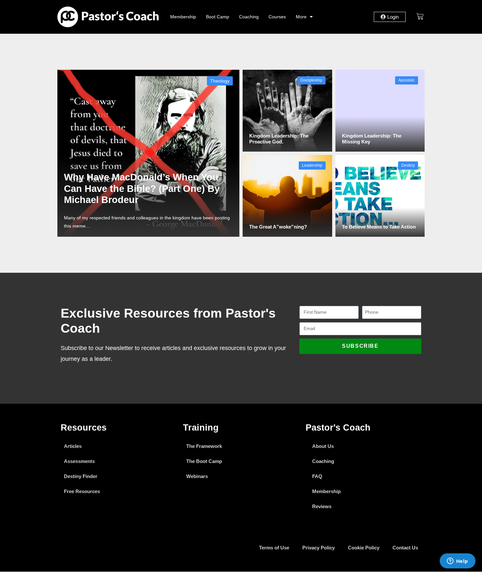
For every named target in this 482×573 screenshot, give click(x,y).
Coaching (249, 16)
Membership (183, 16)
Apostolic (406, 80)
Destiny (408, 165)
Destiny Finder (80, 476)
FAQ (317, 476)
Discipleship (311, 80)
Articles (73, 446)
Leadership (312, 165)
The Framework (204, 446)
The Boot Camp (204, 461)
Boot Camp (217, 16)
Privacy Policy (318, 547)
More (301, 16)
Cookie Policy (363, 547)
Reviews (321, 506)
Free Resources (82, 491)
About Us (323, 446)
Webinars (197, 476)
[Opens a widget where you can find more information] (457, 561)
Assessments (79, 461)
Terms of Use (274, 547)
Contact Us (405, 547)
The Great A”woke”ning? (278, 227)
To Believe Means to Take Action (379, 227)
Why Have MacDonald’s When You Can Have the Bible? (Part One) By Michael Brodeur (142, 188)
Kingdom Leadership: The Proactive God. (279, 138)
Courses (277, 16)
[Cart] (420, 16)
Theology (220, 80)
